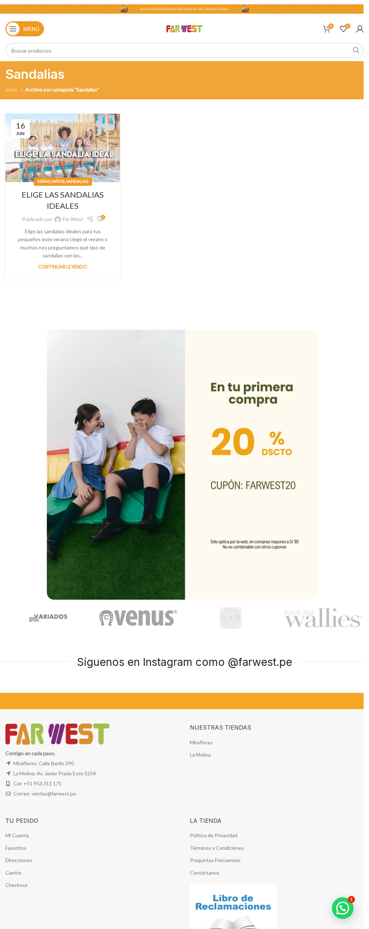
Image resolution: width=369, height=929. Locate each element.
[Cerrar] (313, 321)
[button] (343, 908)
